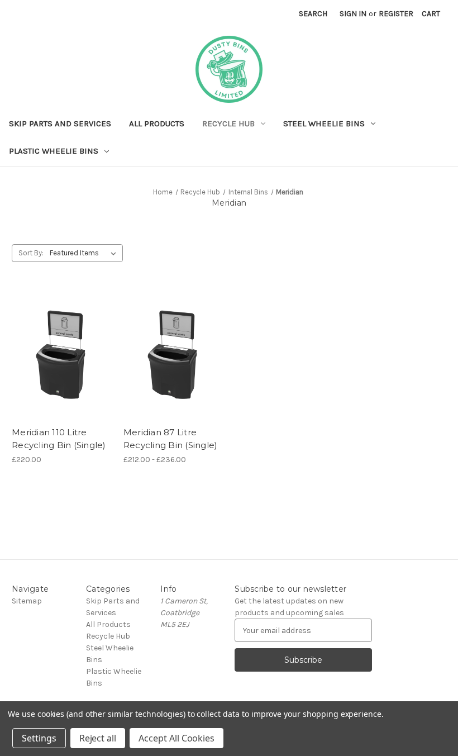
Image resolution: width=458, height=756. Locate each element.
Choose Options (61, 374)
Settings (39, 738)
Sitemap (27, 601)
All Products (156, 123)
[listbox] (85, 253)
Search (313, 13)
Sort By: (31, 253)
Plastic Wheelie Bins (53, 151)
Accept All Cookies (176, 738)
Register (396, 13)
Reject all (98, 738)
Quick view (52, 335)
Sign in (353, 13)
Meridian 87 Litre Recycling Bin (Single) (170, 438)
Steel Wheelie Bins (324, 123)
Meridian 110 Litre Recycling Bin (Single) (59, 438)
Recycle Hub (228, 123)
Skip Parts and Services (60, 123)
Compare (58, 355)
